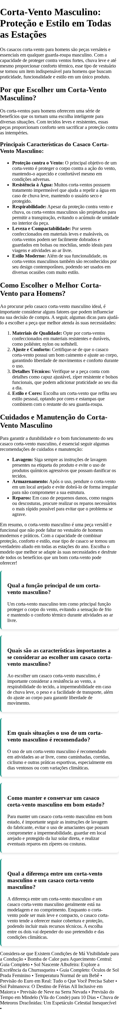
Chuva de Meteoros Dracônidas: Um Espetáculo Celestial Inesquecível (59, 1000)
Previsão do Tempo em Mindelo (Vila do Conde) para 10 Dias (57, 994)
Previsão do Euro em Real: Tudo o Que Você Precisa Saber (57, 980)
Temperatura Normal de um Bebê (67, 975)
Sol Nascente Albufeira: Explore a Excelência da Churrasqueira (49, 967)
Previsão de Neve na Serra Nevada (53, 991)
